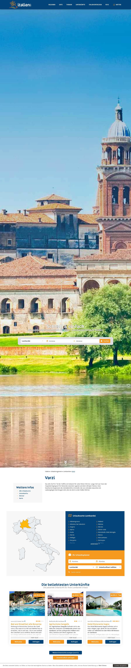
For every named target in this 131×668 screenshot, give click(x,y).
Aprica (72, 529)
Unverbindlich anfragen (65, 658)
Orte (61, 5)
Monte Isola (102, 529)
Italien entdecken (95, 5)
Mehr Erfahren (103, 665)
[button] (32, 341)
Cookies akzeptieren (120, 666)
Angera (72, 527)
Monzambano (102, 537)
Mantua (100, 524)
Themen (69, 5)
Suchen (106, 341)
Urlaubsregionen (56, 471)
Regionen (52, 5)
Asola (72, 532)
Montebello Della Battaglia (106, 532)
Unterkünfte (80, 5)
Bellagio (72, 537)
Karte (21, 498)
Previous (12, 604)
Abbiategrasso (75, 521)
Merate (100, 527)
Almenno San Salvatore (77, 524)
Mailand (100, 521)
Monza (100, 535)
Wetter (118, 5)
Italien (47, 471)
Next (42, 604)
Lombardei (66, 471)
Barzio (72, 535)
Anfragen (36, 642)
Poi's (107, 5)
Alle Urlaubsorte (25, 491)
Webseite (18, 642)
